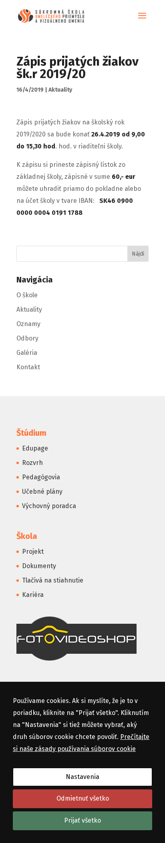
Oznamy (28, 324)
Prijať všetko (82, 820)
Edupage (35, 448)
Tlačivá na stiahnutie (52, 580)
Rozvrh (32, 463)
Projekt (33, 551)
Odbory (27, 338)
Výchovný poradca (49, 506)
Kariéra (33, 595)
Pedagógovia (41, 477)
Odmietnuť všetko (82, 798)
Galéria (26, 352)
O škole (27, 295)
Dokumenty (39, 566)
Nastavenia (82, 777)
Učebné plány (42, 491)
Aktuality (60, 89)
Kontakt (28, 367)
